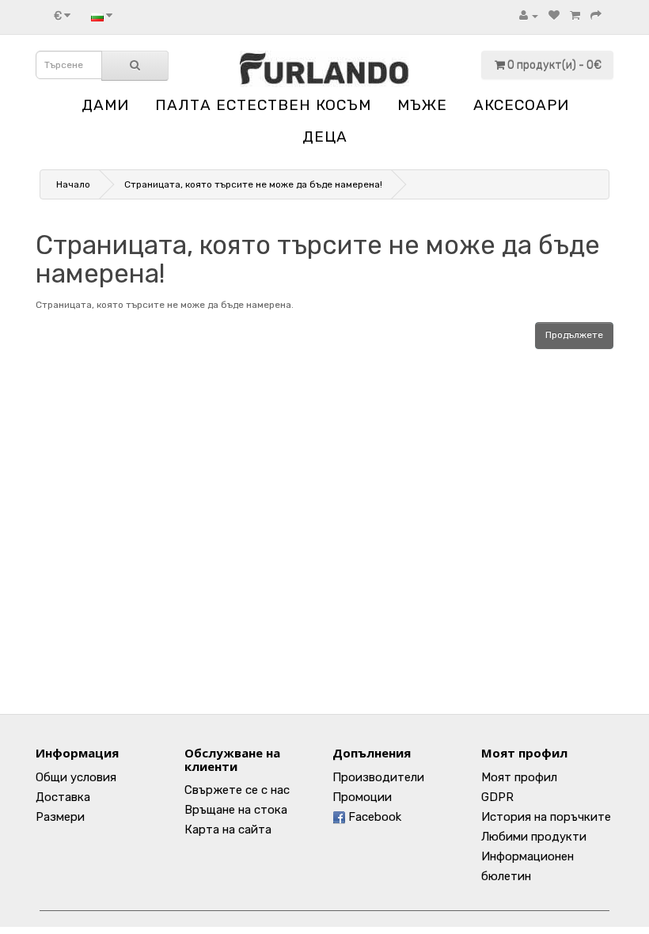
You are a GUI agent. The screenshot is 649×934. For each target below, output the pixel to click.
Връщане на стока (235, 810)
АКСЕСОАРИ (521, 105)
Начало (73, 184)
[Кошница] (575, 15)
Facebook (373, 817)
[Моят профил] (528, 15)
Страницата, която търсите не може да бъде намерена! (253, 184)
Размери (60, 817)
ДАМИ (105, 105)
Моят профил (519, 777)
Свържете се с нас (237, 790)
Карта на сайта (227, 829)
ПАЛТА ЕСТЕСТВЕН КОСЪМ (263, 105)
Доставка (63, 797)
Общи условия (76, 777)
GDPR (497, 797)
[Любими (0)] (554, 15)
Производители (378, 777)
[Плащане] (596, 15)
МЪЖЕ (422, 105)
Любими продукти (533, 837)
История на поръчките (546, 817)
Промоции (362, 797)
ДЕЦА (324, 136)
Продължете (574, 334)
